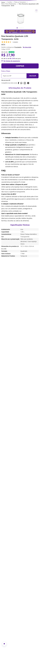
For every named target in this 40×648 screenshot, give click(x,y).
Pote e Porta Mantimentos (8, 24)
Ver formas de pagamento (11, 81)
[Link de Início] (3, 22)
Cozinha (9, 22)
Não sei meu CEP (5, 100)
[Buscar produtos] (36, 16)
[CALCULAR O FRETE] (33, 96)
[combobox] (20, 16)
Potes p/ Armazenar (20, 22)
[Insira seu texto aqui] (20, 2)
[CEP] (14, 94)
